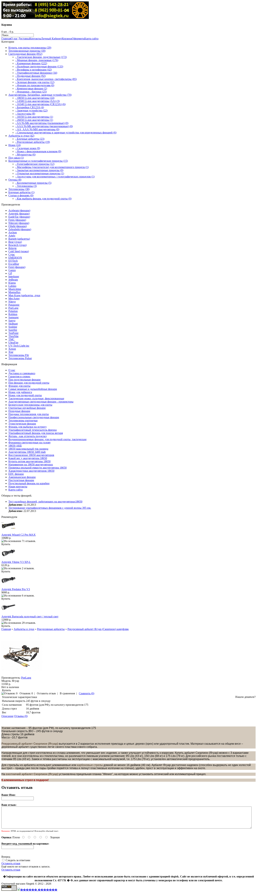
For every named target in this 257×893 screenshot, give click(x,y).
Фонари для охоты (19, 385)
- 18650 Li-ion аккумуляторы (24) (34, 97)
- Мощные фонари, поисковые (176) (36, 60)
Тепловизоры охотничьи (23, 420)
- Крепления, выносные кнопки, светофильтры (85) (46, 79)
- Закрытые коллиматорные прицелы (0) (39, 170)
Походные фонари (19, 411)
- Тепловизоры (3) (26, 186)
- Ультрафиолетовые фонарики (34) (36, 72)
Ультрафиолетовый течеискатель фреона (32, 429)
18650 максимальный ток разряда (28, 448)
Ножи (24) (14, 145)
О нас (14, 38)
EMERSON (15, 257)
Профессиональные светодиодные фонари (33, 417)
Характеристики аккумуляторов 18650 (31, 470)
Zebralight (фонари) (19, 229)
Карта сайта (91, 38)
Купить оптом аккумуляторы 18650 (29, 461)
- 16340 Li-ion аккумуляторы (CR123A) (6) (40, 104)
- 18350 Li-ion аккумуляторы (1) (34, 116)
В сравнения (67, 693)
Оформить (78, 38)
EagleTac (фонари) (19, 216)
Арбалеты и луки (24, 629)
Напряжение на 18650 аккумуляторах (30, 464)
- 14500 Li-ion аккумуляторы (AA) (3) (37, 101)
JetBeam (13, 279)
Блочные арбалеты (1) (21, 192)
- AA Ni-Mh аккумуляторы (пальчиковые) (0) (41, 123)
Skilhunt (13, 323)
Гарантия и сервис (19, 376)
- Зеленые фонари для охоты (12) (34, 82)
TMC (11, 339)
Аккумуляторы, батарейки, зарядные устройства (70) (40, 94)
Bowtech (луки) (17, 245)
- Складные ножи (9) (27, 148)
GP (10, 273)
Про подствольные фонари (24, 379)
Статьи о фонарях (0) (20, 195)
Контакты (35, 38)
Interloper (13, 276)
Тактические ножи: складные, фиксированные (36, 398)
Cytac (11, 254)
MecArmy (14, 298)
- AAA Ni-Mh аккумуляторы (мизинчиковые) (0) (44, 126)
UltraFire (13, 342)
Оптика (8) (14, 179)
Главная (6, 38)
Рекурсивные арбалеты (51, 629)
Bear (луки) (15, 241)
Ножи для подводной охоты (25, 395)
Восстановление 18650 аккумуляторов (31, 455)
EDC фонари (16, 473)
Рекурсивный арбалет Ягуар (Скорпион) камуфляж (98, 629)
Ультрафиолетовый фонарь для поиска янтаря (35, 433)
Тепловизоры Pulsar (20, 358)
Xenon (12, 348)
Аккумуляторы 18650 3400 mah (27, 451)
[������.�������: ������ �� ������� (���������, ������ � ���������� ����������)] (37, 890)
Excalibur (13, 263)
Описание (7, 716)
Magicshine (14, 289)
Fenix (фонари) (17, 219)
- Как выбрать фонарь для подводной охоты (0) (43, 198)
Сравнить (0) (86, 693)
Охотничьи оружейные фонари (27, 407)
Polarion (13, 311)
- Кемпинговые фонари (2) (31, 88)
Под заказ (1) (16, 157)
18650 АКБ (15, 445)
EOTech (13, 260)
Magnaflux (14, 292)
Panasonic (14, 304)
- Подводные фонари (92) (30, 75)
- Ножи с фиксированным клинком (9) (38, 151)
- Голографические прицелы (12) (34, 163)
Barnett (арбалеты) (19, 238)
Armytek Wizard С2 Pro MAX (18, 534)
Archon (12, 232)
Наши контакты (17, 486)
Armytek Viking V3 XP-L (16, 562)
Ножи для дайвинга (20, 392)
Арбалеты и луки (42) (21, 135)
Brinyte (12, 248)
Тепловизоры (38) (19, 189)
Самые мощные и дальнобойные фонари (32, 389)
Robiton (12, 314)
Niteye (12, 301)
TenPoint (13, 333)
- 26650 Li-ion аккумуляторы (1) (34, 119)
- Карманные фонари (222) (31, 63)
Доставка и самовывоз (21, 373)
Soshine (12, 326)
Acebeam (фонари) (19, 210)
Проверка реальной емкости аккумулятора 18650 (37, 467)
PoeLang (13, 307)
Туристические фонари (22, 423)
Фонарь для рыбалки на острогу (27, 426)
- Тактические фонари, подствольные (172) (41, 57)
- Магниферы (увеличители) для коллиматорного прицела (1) (52, 167)
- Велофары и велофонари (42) (33, 69)
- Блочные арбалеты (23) (29, 138)
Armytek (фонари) (19, 213)
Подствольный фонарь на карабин (28, 483)
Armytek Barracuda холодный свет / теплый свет (29, 616)
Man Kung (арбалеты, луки (24, 295)
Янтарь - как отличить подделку (27, 436)
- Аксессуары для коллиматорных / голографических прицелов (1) (55, 176)
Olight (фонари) (17, 226)
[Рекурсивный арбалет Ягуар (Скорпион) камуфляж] (21, 674)
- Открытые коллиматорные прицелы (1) (39, 173)
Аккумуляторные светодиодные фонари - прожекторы (40, 401)
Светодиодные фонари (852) (25, 53)
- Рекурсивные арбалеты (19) (32, 141)
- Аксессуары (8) (25, 113)
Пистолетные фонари (21, 480)
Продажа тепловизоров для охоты (28, 414)
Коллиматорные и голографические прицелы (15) (38, 160)
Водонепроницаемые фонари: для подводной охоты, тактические (47, 439)
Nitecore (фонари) (18, 223)
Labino (12, 285)
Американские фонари (22, 477)
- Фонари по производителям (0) (34, 85)
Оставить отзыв (46, 693)
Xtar (10, 351)
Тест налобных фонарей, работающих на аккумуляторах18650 (45, 501)
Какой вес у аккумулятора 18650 (27, 458)
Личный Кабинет (51, 38)
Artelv (11, 235)
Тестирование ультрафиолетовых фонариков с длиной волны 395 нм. (49, 507)
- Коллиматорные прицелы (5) (33, 182)
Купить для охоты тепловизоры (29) (29, 47)
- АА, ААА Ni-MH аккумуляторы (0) (37, 129)
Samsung (13, 317)
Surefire (12, 329)
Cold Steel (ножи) (18, 251)
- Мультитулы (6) (25, 154)
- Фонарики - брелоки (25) (31, 91)
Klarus (12, 282)
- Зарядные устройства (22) (31, 110)
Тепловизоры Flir (18, 355)
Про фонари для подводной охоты (28, 382)
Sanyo (11, 320)
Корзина (67, 38)
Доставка (23, 38)
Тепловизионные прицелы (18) (26, 50)
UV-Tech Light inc (18, 345)
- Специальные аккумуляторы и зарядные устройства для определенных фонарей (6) (65, 132)
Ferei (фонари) (16, 267)
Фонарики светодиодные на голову (29, 442)
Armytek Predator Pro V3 (15, 589)
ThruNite (13, 336)
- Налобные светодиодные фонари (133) (39, 66)
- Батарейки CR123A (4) (29, 107)
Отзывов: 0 (26, 693)
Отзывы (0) (21, 716)
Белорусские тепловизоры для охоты (30, 404)
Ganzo (12, 270)
